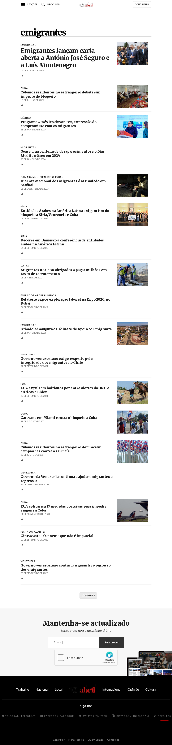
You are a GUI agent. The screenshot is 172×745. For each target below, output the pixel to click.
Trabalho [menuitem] (22, 689)
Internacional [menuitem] (111, 689)
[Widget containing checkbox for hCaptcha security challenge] (86, 658)
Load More (88, 595)
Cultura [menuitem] (150, 689)
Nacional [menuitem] (41, 689)
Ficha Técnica (76, 739)
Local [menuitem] (59, 689)
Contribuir (59, 739)
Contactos (113, 739)
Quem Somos (95, 739)
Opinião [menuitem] (133, 689)
